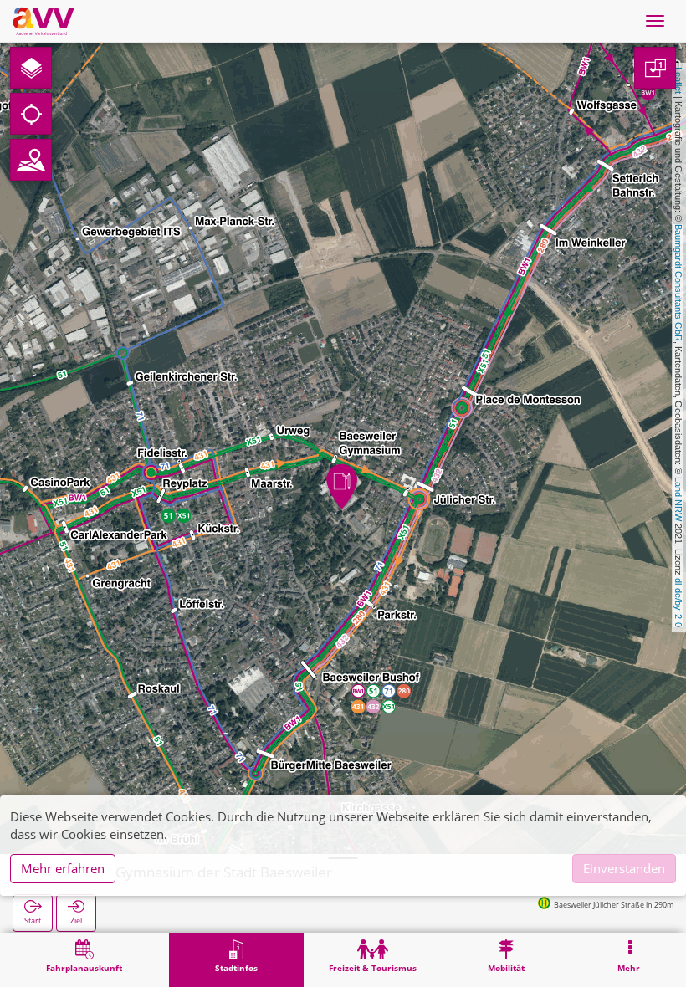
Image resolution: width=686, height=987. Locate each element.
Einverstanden (624, 868)
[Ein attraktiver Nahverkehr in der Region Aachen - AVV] (43, 21)
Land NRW (678, 499)
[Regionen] (31, 160)
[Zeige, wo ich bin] (31, 114)
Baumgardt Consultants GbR (678, 282)
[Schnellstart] (31, 68)
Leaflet (678, 80)
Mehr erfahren (63, 868)
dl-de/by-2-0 (678, 602)
